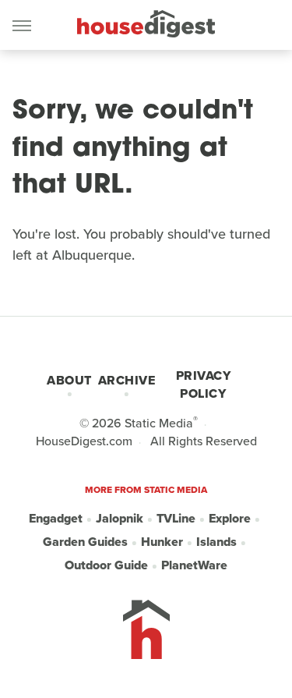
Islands (216, 542)
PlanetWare (194, 565)
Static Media (159, 423)
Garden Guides (85, 542)
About (69, 380)
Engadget (56, 518)
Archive (127, 380)
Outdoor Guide (106, 565)
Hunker (162, 542)
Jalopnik (119, 518)
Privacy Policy (203, 384)
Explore (230, 518)
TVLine (176, 518)
